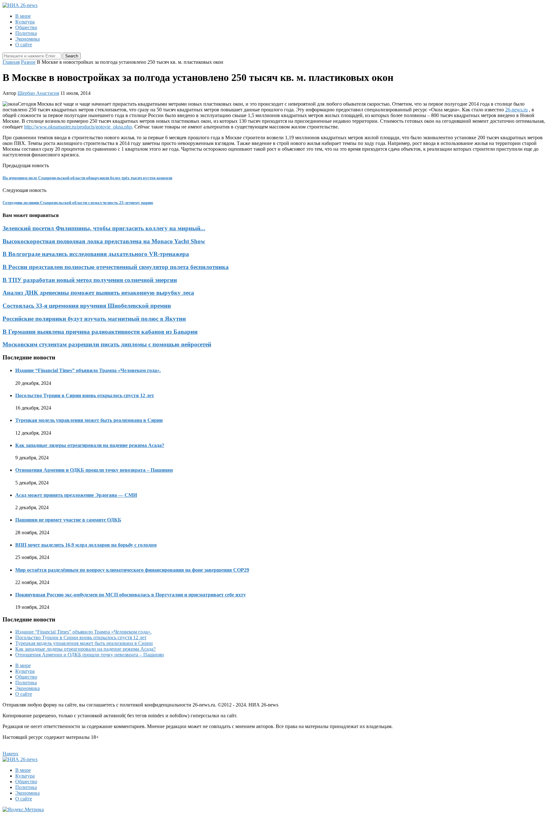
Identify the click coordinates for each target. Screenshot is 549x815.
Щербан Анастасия (38, 93)
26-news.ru (516, 109)
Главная (11, 62)
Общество (26, 27)
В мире (23, 16)
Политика (26, 33)
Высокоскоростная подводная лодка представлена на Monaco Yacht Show (104, 241)
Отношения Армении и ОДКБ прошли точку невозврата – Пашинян (94, 470)
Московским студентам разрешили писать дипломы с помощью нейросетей (107, 344)
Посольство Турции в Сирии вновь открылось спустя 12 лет (84, 395)
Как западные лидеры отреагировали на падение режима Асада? (89, 445)
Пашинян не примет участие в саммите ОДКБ (68, 520)
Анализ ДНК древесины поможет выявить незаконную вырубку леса (98, 292)
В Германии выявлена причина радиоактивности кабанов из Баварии (100, 331)
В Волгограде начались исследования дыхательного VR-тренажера (96, 254)
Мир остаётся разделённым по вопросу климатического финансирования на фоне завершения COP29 (132, 570)
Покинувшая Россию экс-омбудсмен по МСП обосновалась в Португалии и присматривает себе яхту (130, 594)
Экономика (27, 39)
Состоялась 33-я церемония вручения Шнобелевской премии (87, 305)
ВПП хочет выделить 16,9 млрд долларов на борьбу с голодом (86, 545)
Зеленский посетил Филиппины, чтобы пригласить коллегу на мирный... (104, 228)
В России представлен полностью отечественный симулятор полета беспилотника (116, 267)
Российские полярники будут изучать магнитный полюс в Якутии (94, 318)
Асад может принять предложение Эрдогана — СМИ (76, 495)
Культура (25, 21)
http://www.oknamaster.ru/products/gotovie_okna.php (78, 126)
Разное (28, 62)
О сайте (23, 44)
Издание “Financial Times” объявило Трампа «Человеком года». (88, 370)
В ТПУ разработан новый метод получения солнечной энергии (90, 280)
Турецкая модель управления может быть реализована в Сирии (89, 420)
